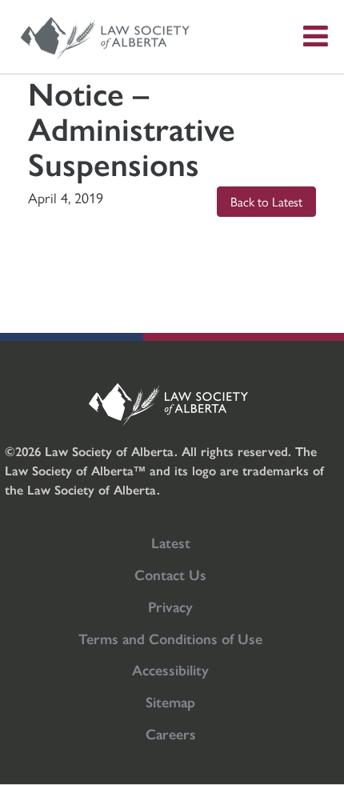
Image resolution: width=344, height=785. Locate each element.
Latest (170, 542)
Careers (171, 733)
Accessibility (170, 669)
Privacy (170, 606)
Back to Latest (266, 201)
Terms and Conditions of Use (170, 638)
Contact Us (170, 574)
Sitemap (170, 701)
